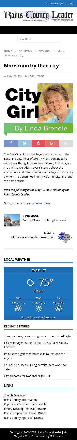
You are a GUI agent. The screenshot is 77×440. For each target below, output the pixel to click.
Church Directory (14, 395)
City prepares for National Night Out (27, 376)
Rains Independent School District (25, 413)
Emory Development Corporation (25, 409)
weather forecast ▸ (38, 317)
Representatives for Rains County (25, 404)
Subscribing (43, 203)
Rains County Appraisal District (23, 418)
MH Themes (56, 436)
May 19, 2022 (14, 76)
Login (69, 3)
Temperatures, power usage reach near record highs (37, 336)
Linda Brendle (36, 76)
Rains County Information (20, 400)
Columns (25, 51)
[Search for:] (38, 39)
